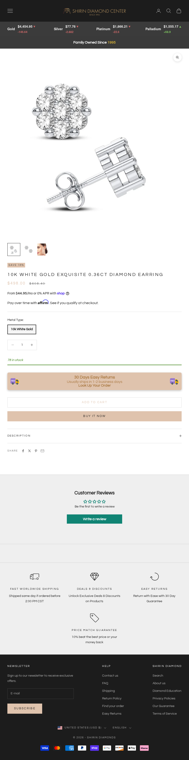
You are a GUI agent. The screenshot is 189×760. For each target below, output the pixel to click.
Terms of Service (165, 713)
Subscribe (24, 708)
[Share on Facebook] (23, 451)
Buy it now (94, 416)
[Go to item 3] (43, 249)
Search (158, 675)
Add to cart (94, 402)
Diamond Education (167, 691)
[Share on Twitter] (29, 451)
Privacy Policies (164, 698)
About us (159, 683)
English (120, 727)
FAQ (105, 683)
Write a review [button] (94, 519)
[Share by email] (42, 451)
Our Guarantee (163, 706)
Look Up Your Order (94, 385)
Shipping (108, 691)
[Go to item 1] (13, 249)
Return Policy (111, 698)
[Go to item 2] (28, 249)
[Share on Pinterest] (36, 451)
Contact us (110, 675)
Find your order (113, 706)
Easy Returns (111, 713)
